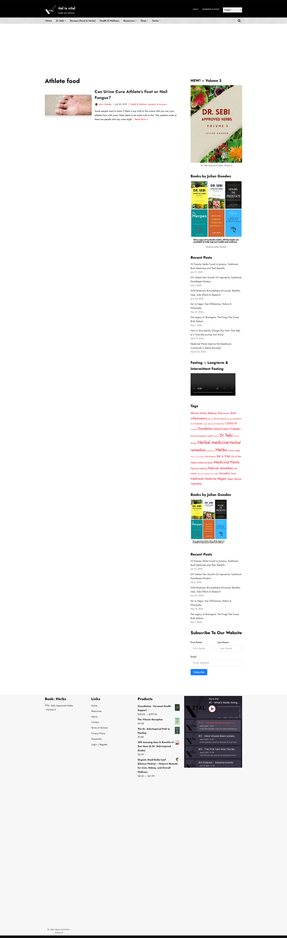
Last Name (223, 642)
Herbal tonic (210, 451)
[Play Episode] (212, 708)
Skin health (214, 474)
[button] (65, 20)
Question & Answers (157, 104)
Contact (95, 722)
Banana (210, 419)
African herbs (199, 413)
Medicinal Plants (226, 462)
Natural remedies (220, 468)
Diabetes (235, 429)
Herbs (221, 450)
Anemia (226, 413)
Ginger (194, 443)
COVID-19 (231, 423)
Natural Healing (199, 468)
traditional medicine (203, 478)
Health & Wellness (109, 20)
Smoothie (224, 473)
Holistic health (234, 450)
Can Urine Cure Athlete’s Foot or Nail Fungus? (131, 94)
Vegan (221, 478)
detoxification (221, 429)
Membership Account (210, 9)
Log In (195, 9)
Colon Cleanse (208, 424)
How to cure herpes (197, 457)
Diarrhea (194, 435)
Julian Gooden (105, 104)
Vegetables (196, 483)
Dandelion (205, 428)
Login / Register (99, 744)
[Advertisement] (143, 46)
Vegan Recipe (234, 479)
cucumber (194, 429)
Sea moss (201, 474)
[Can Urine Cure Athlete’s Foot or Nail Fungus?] (68, 105)
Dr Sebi (226, 435)
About (94, 716)
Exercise (236, 436)
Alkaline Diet (214, 413)
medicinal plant (205, 462)
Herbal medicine (213, 442)
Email (193, 656)
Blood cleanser (220, 418)
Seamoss (207, 474)
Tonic (233, 473)
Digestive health (206, 435)
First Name (196, 642)
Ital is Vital (223, 456)
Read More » (141, 119)
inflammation (210, 456)
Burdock (230, 419)
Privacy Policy (98, 733)
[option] (213, 726)
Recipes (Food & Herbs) (83, 20)
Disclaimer (96, 739)
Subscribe (199, 672)
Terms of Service (99, 727)
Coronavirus (218, 423)
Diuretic (216, 436)
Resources (96, 711)
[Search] (239, 20)
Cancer (198, 423)
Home (48, 20)
